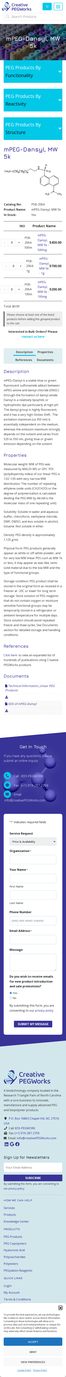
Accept (33, 1342)
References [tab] (23, 360)
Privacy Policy (40, 1370)
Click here (10, 655)
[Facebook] (17, 1144)
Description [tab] (24, 352)
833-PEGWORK (25, 1128)
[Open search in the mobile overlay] (33, 16)
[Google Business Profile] (12, 1144)
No (14, 998)
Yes (15, 993)
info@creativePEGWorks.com (36, 1138)
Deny (33, 1352)
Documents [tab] (45, 360)
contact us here (33, 337)
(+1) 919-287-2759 (27, 1133)
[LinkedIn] (6, 1144)
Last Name (16, 903)
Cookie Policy (24, 1370)
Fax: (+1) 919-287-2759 (31, 785)
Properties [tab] (45, 352)
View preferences (33, 1362)
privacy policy (44, 1010)
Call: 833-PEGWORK (28, 776)
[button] (60, 1307)
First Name (16, 886)
